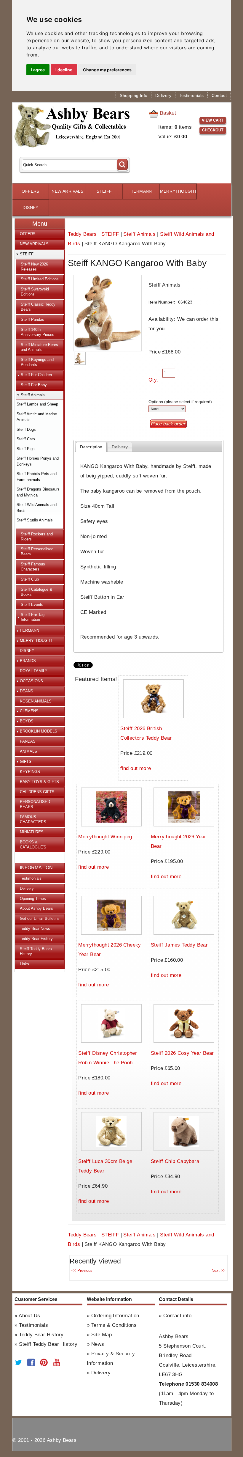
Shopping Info (133, 95)
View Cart (212, 120)
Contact (219, 95)
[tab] (91, 447)
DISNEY (30, 207)
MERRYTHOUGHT (178, 191)
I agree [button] (38, 69)
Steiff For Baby (34, 385)
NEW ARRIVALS (67, 191)
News (97, 1344)
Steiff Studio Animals (35, 520)
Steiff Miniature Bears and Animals (39, 347)
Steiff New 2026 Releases (34, 266)
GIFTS (25, 761)
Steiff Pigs (26, 449)
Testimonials (191, 95)
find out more (135, 768)
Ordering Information (115, 1315)
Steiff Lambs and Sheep (37, 404)
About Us (29, 1315)
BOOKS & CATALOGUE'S (33, 844)
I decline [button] (63, 69)
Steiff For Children (36, 374)
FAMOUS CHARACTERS (33, 819)
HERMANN (141, 191)
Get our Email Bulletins (40, 918)
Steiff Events (32, 604)
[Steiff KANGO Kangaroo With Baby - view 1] (79, 358)
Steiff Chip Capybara (175, 1161)
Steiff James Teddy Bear (179, 945)
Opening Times (33, 898)
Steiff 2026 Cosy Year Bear (182, 1053)
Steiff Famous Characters (33, 566)
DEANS (26, 691)
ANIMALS (28, 751)
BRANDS (28, 660)
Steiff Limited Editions (40, 279)
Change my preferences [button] (107, 69)
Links (24, 964)
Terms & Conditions (114, 1325)
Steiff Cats (26, 439)
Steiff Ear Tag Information (32, 617)
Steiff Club (30, 579)
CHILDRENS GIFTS (37, 792)
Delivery (163, 95)
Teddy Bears (82, 234)
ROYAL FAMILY (33, 671)
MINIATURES (32, 832)
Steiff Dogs (26, 429)
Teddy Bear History (36, 938)
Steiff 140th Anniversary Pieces (37, 332)
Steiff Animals (139, 234)
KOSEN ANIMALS (36, 701)
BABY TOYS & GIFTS (39, 781)
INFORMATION (36, 867)
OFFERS (30, 191)
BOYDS (26, 721)
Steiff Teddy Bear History (48, 1344)
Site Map (101, 1334)
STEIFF (104, 191)
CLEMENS (29, 711)
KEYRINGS (30, 771)
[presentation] (91, 447)
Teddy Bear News (35, 928)
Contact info (177, 1315)
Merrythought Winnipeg (105, 837)
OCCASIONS (31, 681)
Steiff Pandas (32, 319)
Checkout (212, 130)
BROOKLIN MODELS (38, 731)
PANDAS (28, 741)
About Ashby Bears (36, 908)
